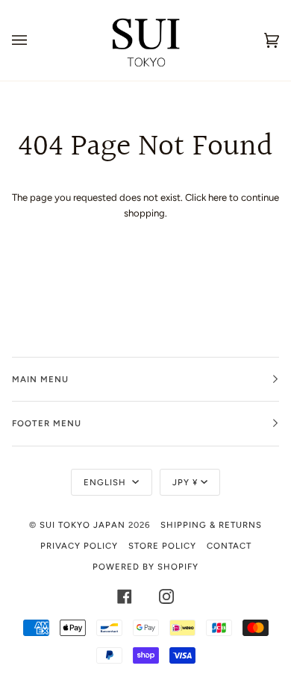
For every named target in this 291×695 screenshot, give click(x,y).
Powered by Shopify (145, 566)
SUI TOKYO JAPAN (82, 525)
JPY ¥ (185, 482)
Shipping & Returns (211, 525)
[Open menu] (34, 40)
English (106, 482)
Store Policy (162, 545)
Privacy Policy (79, 545)
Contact (229, 545)
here (217, 197)
